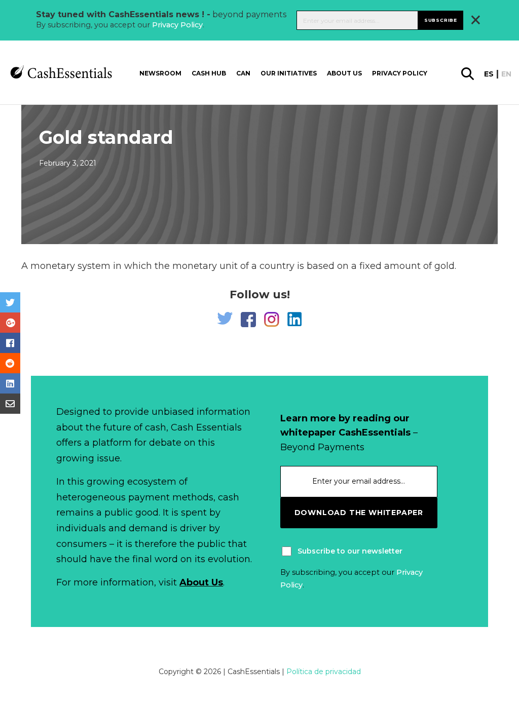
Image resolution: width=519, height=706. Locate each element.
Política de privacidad (323, 671)
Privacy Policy (177, 24)
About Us (201, 582)
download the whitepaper (358, 512)
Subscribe (440, 20)
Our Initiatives (289, 73)
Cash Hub (209, 73)
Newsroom (160, 73)
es (489, 74)
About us (344, 73)
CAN (243, 73)
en (506, 74)
